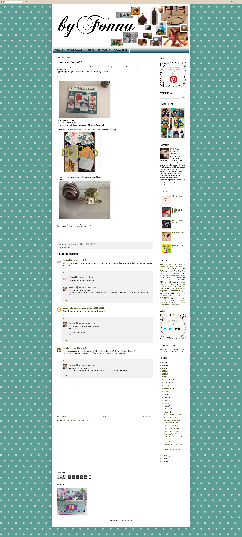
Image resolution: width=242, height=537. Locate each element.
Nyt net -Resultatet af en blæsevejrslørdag (172, 421)
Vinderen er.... (177, 196)
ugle (174, 302)
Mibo (65, 247)
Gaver (179, 277)
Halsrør (174, 280)
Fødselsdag (167, 277)
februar (166, 409)
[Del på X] (89, 244)
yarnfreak (165, 304)
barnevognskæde (176, 288)
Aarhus (180, 264)
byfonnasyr (164, 293)
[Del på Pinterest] (94, 244)
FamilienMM (174, 273)
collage (179, 293)
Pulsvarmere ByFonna (171, 431)
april (166, 403)
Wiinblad (170, 286)
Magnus (173, 282)
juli (165, 394)
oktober (167, 385)
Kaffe (165, 282)
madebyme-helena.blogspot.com (74, 308)
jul (176, 298)
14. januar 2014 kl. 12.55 (87, 323)
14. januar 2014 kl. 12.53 (87, 287)
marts (166, 406)
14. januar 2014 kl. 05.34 (85, 277)
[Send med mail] (85, 244)
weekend (182, 302)
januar (166, 412)
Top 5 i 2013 (168, 442)
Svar (64, 268)
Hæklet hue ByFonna (171, 425)
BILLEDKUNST (104, 50)
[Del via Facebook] (92, 244)
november (167, 382)
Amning (162, 266)
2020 (164, 362)
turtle (161, 302)
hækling (164, 297)
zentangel (175, 304)
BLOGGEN (59, 50)
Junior (182, 280)
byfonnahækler (175, 291)
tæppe (168, 302)
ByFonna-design (166, 271)
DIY (179, 271)
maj (165, 400)
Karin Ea (66, 348)
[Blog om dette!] (87, 244)
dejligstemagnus (165, 295)
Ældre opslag (147, 417)
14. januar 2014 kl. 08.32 (95, 308)
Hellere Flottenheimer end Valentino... (173, 438)
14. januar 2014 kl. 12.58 (78, 348)
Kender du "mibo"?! (170, 434)
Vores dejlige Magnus (171, 417)
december (167, 379)
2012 (164, 459)
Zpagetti (179, 286)
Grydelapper (164, 280)
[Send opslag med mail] (80, 244)
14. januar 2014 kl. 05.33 (79, 260)
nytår (164, 300)
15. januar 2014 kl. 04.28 (87, 365)
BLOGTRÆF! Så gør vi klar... (178, 246)
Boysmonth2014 (165, 269)
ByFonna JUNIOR (120, 50)
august (166, 391)
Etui (161, 273)
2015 (164, 374)
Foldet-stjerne (174, 275)
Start (104, 417)
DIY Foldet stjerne (178, 233)
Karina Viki (67, 260)
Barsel (172, 266)
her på (72, 130)
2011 (164, 462)
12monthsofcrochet (166, 264)
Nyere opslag (62, 417)
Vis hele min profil (166, 185)
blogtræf (163, 291)
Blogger (129, 521)
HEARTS (90, 50)
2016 (164, 371)
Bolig (180, 266)
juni (165, 397)
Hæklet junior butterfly (171, 428)
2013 (164, 456)
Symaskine (170, 284)
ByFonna (72, 287)
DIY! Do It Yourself (75, 50)
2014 (164, 377)
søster (181, 300)
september (168, 388)
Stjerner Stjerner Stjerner (172, 414)
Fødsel (183, 275)
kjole (183, 298)
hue (180, 295)
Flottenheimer (164, 275)
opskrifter (172, 300)
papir (68, 247)
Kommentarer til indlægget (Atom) (77, 420)
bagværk (163, 288)
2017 (164, 368)
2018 (164, 365)
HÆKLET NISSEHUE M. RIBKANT (177, 210)
